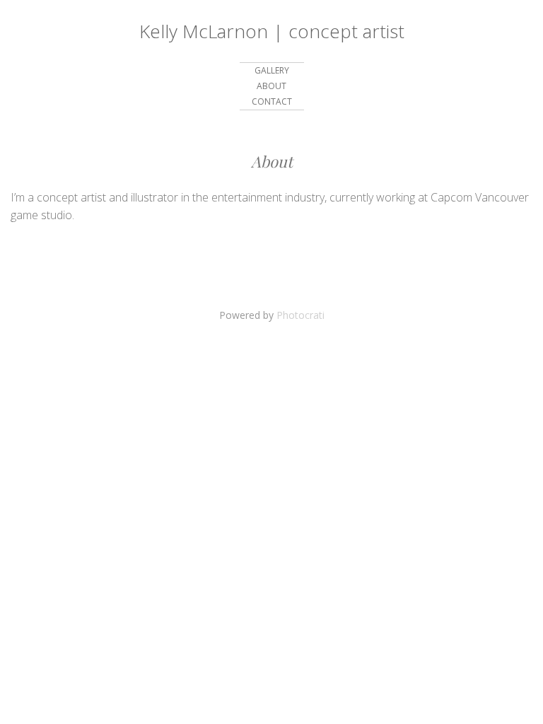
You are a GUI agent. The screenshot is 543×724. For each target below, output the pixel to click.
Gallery (272, 70)
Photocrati (300, 315)
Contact (272, 101)
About (271, 86)
